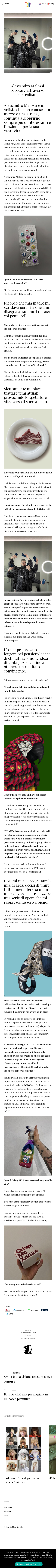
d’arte (23, 184)
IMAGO (28, 1085)
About (6, 1515)
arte (6, 147)
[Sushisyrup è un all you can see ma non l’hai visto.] (23, 1449)
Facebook (7, 1511)
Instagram (8, 1507)
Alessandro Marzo (28, 1338)
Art (35, 1332)
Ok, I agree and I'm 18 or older (28, 1564)
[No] (52, 1558)
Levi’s (41, 697)
